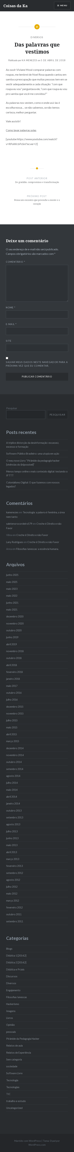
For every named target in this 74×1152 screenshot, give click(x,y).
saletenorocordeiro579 (19, 523)
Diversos (37, 37)
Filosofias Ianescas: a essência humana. (37, 548)
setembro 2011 (14, 921)
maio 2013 (11, 845)
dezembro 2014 (14, 748)
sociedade (11, 1066)
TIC (8, 1094)
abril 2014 (11, 796)
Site (8, 340)
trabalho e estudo (16, 1101)
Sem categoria (14, 1059)
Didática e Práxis (15, 969)
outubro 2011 (14, 914)
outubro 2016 (14, 692)
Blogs (9, 948)
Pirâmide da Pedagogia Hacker (22, 1038)
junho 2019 (12, 637)
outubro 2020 (14, 630)
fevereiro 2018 (14, 671)
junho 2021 (12, 602)
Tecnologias (12, 1087)
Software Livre (14, 1073)
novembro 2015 (15, 713)
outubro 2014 (14, 761)
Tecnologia (12, 1080)
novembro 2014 (15, 755)
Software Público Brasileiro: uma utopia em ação (32, 453)
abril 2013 (11, 852)
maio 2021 (11, 609)
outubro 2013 (14, 810)
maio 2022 (11, 595)
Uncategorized (14, 1107)
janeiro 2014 (13, 803)
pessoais (11, 1031)
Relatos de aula (14, 1045)
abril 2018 (11, 665)
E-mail (11, 324)
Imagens (10, 1011)
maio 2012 (11, 893)
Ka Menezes (29, 60)
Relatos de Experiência (18, 1052)
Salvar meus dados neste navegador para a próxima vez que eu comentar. (37, 364)
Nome (10, 307)
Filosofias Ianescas (16, 997)
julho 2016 (12, 699)
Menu (63, 5)
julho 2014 (12, 782)
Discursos (11, 976)
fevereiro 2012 (14, 907)
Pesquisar (11, 408)
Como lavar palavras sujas (21, 130)
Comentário (15, 261)
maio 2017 (11, 685)
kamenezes (12, 512)
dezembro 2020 (14, 616)
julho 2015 (12, 720)
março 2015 (12, 741)
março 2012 (12, 900)
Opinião (10, 1024)
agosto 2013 (13, 824)
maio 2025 (11, 581)
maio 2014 (11, 789)
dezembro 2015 (14, 706)
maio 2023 (11, 588)
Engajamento (13, 990)
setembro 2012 (14, 872)
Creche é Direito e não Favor (32, 535)
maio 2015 (11, 727)
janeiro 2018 (13, 678)
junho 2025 (12, 574)
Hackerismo (12, 1004)
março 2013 (12, 859)
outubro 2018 (14, 658)
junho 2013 (12, 838)
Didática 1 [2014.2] (16, 955)
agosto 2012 (13, 879)
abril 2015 (11, 734)
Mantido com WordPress (27, 1140)
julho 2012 (12, 886)
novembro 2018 (15, 651)
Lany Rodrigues (14, 542)
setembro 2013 (14, 817)
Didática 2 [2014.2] (16, 962)
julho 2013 (12, 831)
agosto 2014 (13, 775)
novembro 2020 (15, 623)
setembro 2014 (14, 769)
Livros (9, 1017)
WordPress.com (37, 1144)
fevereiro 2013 (14, 865)
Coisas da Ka (15, 5)
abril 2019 (11, 644)
